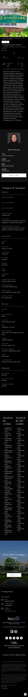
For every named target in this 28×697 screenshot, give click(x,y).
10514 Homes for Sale (21, 445)
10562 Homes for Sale (21, 481)
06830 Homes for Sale (21, 497)
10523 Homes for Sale (21, 466)
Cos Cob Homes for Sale (8, 435)
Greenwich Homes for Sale (8, 429)
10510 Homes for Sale (21, 455)
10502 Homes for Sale (21, 518)
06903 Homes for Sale (21, 508)
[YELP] (17, 638)
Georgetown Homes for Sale (9, 478)
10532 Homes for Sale (21, 440)
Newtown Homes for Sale (8, 527)
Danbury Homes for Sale (8, 494)
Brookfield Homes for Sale (8, 532)
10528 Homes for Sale (21, 523)
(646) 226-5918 (6, 160)
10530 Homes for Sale (21, 487)
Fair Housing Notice (7, 622)
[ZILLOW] (21, 638)
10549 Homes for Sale (21, 461)
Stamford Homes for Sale (8, 440)
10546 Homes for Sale (21, 471)
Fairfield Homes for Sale (8, 504)
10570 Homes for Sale (21, 435)
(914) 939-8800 (8, 605)
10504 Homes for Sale (21, 429)
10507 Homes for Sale (21, 492)
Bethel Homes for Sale (8, 499)
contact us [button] (14, 575)
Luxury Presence (14, 647)
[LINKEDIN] (10, 638)
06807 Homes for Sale (21, 502)
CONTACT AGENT (14, 175)
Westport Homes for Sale (8, 483)
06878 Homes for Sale (21, 528)
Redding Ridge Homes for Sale (9, 488)
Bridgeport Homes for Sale (8, 509)
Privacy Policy (20, 655)
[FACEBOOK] (6, 638)
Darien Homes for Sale (8, 457)
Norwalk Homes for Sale (8, 468)
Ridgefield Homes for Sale (8, 462)
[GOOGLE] (14, 638)
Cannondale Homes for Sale (9, 473)
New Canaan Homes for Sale (9, 452)
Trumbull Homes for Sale (8, 521)
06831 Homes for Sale (21, 450)
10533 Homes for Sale (21, 513)
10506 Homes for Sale (21, 476)
